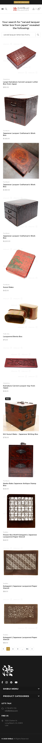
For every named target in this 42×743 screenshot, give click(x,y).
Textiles (5, 532)
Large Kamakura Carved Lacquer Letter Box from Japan (20, 83)
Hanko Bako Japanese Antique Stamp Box (19, 484)
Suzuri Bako (8, 287)
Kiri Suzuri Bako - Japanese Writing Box (20, 434)
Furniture (6, 131)
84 (27, 649)
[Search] (6, 9)
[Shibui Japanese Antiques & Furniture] (21, 9)
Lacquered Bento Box (12, 337)
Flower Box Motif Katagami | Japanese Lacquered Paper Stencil (20, 536)
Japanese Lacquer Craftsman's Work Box (19, 134)
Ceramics (6, 79)
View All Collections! (22, 2)
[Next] (32, 649)
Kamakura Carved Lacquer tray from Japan (19, 387)
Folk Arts (6, 334)
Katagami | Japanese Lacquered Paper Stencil (20, 587)
